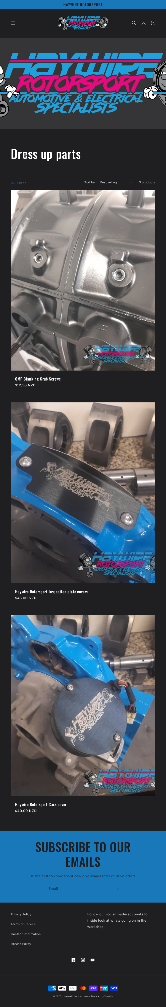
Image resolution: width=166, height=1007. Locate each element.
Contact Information (26, 934)
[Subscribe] (117, 889)
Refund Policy (21, 944)
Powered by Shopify (102, 996)
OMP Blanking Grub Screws (38, 378)
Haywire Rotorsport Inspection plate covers (51, 591)
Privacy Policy (21, 914)
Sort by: (90, 182)
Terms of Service (23, 924)
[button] (13, 23)
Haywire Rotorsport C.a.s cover (41, 804)
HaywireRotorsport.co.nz (76, 996)
